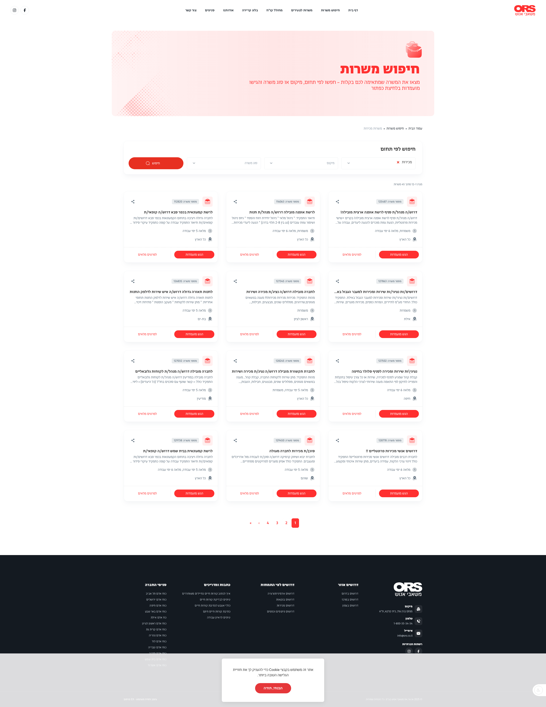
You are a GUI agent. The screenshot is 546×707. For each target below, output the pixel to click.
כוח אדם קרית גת (156, 629)
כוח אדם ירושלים (156, 599)
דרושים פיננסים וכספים (280, 611)
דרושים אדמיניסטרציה (281, 593)
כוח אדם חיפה (158, 605)
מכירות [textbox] (404, 163)
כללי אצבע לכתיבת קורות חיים (212, 605)
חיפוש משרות (330, 10)
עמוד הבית (415, 128)
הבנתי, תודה (273, 688)
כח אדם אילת (158, 617)
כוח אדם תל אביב (156, 593)
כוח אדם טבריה (157, 647)
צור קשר (190, 10)
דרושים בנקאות (285, 599)
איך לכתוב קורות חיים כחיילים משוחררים (206, 593)
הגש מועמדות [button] (399, 255)
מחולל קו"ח (274, 10)
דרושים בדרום (350, 593)
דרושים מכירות (285, 605)
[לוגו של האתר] (525, 10)
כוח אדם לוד (159, 641)
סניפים (210, 10)
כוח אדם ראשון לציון (154, 623)
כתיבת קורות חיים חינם (216, 611)
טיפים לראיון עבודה (218, 617)
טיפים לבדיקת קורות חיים (215, 599)
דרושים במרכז (350, 599)
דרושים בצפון (350, 605)
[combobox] (378, 165)
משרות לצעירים (301, 10)
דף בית (353, 10)
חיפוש (156, 163)
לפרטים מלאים (352, 255)
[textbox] (330, 163)
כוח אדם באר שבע (155, 611)
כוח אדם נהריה (157, 635)
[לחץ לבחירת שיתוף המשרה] (337, 202)
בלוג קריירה (250, 10)
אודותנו (228, 10)
